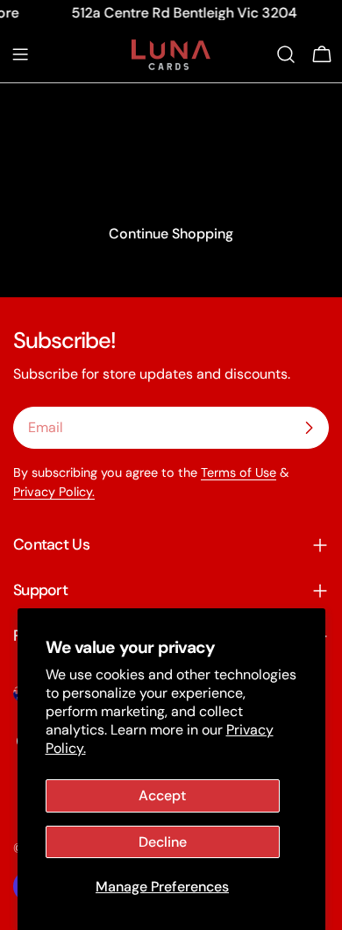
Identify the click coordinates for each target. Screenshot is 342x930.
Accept (162, 795)
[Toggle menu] (20, 54)
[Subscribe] (308, 427)
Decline (163, 842)
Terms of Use (238, 472)
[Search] (285, 54)
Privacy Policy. (54, 492)
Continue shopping (171, 233)
